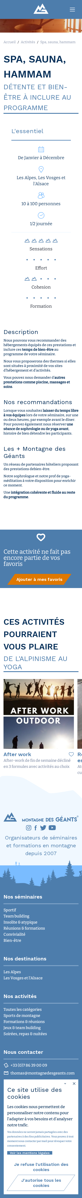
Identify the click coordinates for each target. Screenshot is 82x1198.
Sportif (9, 910)
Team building (16, 916)
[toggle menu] (72, 9)
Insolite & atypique (20, 922)
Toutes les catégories (22, 1009)
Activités (28, 42)
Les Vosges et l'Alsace (23, 978)
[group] (39, 579)
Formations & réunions (24, 1021)
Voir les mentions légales (30, 1153)
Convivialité (14, 934)
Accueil (9, 42)
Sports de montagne (21, 1015)
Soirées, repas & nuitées (25, 1033)
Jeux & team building (22, 1027)
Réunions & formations (24, 928)
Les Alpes (12, 972)
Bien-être (12, 940)
